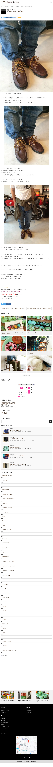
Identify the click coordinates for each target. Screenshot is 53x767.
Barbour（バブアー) (6, 575)
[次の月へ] (34, 383)
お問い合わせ (28, 712)
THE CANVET (5, 623)
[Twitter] (24, 757)
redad (3, 516)
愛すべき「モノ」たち (6, 547)
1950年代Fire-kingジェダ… (15, 447)
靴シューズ (4, 538)
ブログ (2, 724)
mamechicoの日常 (5, 542)
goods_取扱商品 (5, 489)
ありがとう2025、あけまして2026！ (35, 332)
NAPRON (4, 606)
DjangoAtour (4, 503)
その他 (3, 525)
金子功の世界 (4, 645)
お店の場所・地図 (4, 722)
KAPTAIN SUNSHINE (6, 593)
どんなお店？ (3, 707)
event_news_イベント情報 (7, 475)
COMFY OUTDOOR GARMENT (8, 498)
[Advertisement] (26, 668)
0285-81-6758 (4, 404)
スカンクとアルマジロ (6, 641)
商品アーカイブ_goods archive (8, 570)
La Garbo (4, 601)
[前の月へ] (29, 383)
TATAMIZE (4, 619)
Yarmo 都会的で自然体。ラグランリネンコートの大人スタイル (39, 308)
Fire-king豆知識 (5, 512)
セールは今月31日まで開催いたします (10, 100)
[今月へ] (31, 383)
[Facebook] (26, 757)
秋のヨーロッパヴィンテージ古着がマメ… (18, 464)
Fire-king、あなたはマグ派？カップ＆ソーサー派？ (11, 352)
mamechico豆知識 (5, 556)
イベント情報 (4, 480)
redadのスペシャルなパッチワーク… (17, 438)
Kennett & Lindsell (5, 597)
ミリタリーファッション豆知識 (8, 561)
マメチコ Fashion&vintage (25, 761)
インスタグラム (29, 710)
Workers (4, 520)
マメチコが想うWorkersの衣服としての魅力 (10, 371)
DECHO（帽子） (5, 584)
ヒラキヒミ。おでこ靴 (6, 529)
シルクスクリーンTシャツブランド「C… (17, 455)
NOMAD (4, 610)
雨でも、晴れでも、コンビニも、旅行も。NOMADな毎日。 (14, 308)
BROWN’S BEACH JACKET (7, 494)
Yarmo (3, 632)
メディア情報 (3, 712)
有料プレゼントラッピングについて (9, 650)
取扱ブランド (28, 707)
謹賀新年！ (30, 371)
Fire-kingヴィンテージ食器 (7, 507)
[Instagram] (29, 757)
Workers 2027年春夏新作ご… (15, 430)
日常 (22, 11)
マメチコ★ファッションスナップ (14, 11)
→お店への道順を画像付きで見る (9, 296)
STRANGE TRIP (5, 615)
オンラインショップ (5, 710)
